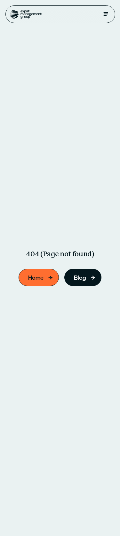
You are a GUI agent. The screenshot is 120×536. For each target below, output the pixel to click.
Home (36, 277)
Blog (80, 277)
